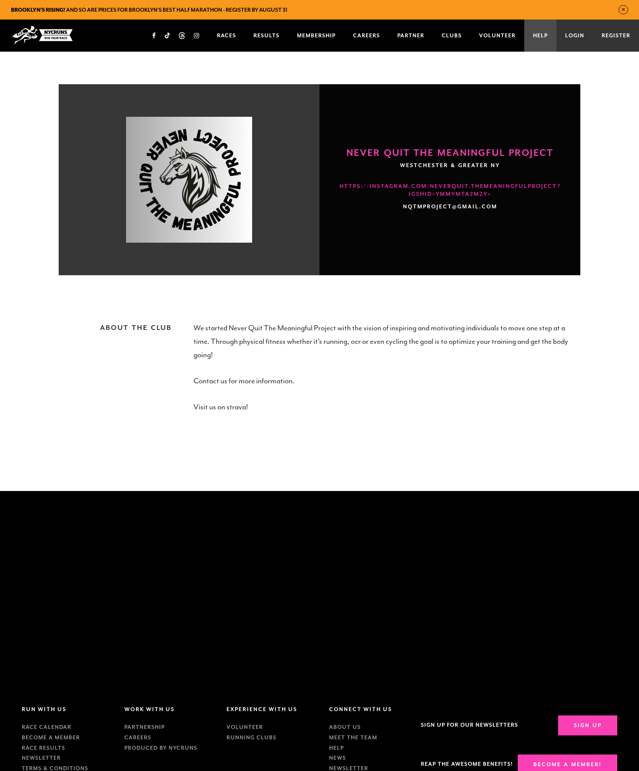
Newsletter (41, 758)
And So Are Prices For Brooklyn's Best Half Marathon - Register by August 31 (149, 10)
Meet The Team (353, 737)
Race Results (43, 748)
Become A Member (51, 737)
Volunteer (244, 727)
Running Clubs (251, 737)
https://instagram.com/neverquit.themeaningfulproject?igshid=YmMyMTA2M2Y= (450, 190)
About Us (345, 727)
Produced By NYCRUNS (160, 748)
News (337, 758)
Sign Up (588, 725)
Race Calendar (46, 727)
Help (336, 748)
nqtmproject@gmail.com (450, 206)
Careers (137, 737)
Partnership (144, 727)
